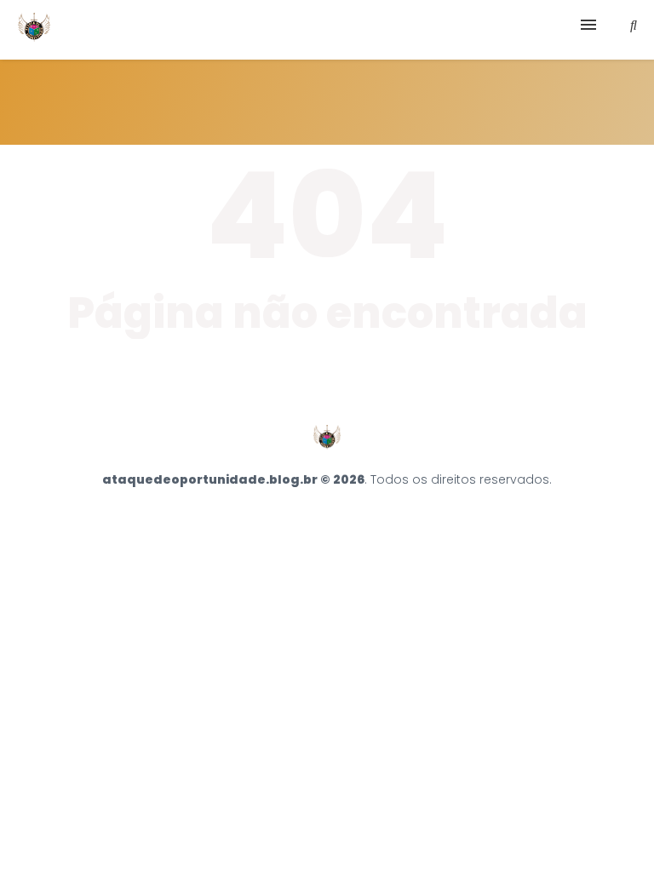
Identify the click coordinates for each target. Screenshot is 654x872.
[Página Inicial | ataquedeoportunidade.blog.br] (34, 30)
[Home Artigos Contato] (327, 30)
